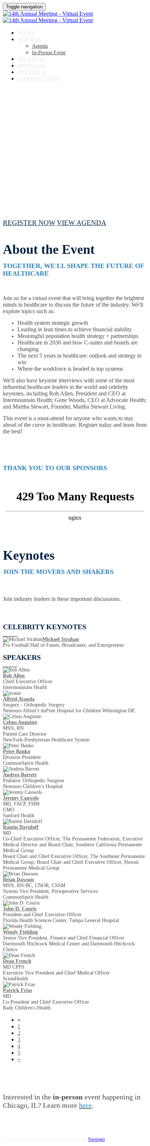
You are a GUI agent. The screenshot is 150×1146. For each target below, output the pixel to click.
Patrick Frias (17, 990)
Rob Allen (14, 675)
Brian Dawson (18, 879)
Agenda (29, 39)
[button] (29, 223)
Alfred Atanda (19, 699)
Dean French (17, 961)
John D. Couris (19, 908)
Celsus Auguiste (20, 722)
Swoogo (96, 1139)
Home (26, 33)
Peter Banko (16, 751)
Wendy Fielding (20, 932)
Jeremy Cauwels (21, 798)
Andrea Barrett (20, 774)
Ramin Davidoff (21, 827)
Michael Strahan (60, 639)
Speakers (31, 59)
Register (31, 72)
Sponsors (31, 65)
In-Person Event (49, 52)
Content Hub (37, 79)
